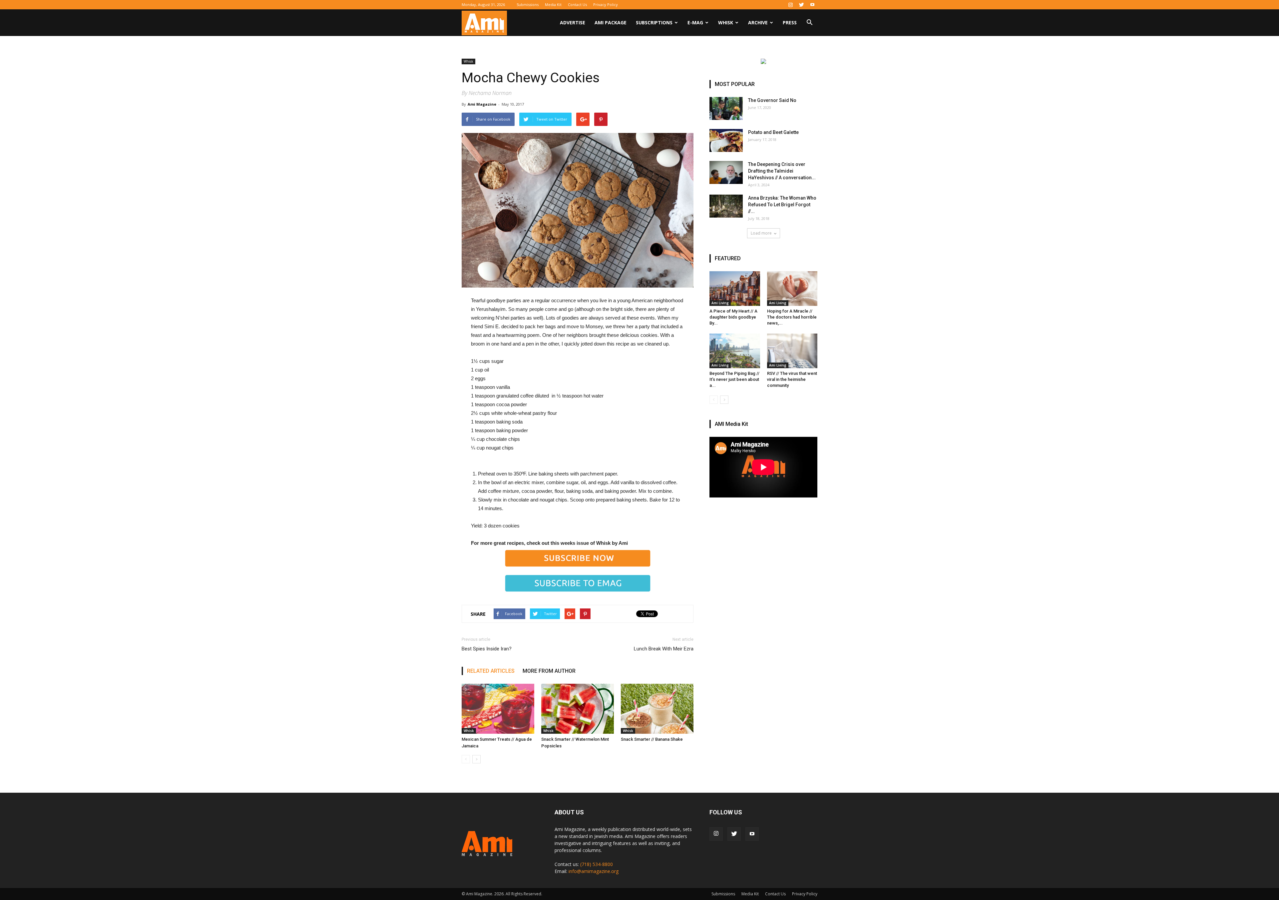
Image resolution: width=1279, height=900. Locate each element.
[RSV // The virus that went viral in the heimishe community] (792, 351)
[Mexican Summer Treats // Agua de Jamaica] (498, 709)
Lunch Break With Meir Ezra (663, 649)
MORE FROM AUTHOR (549, 671)
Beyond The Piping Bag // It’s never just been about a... (734, 379)
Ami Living (720, 303)
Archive (758, 22)
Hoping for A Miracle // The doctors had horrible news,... (792, 317)
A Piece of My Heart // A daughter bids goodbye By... (733, 317)
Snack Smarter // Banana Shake (652, 739)
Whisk (725, 22)
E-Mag (695, 22)
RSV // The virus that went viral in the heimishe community (792, 379)
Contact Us (577, 4)
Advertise (572, 22)
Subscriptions (654, 22)
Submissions (528, 4)
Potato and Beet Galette (773, 132)
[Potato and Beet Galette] (726, 140)
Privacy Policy (605, 4)
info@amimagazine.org (594, 871)
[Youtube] (812, 4)
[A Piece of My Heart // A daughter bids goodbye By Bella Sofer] (734, 288)
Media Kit (553, 4)
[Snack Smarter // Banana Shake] (657, 709)
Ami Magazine (482, 104)
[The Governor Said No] (726, 108)
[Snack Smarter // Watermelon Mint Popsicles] (577, 709)
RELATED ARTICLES (491, 671)
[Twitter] (801, 4)
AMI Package (611, 22)
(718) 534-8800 (596, 864)
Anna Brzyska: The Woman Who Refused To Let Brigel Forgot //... (782, 204)
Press (790, 22)
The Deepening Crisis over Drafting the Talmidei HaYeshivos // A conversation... (782, 171)
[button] (809, 23)
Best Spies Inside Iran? (487, 649)
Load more (761, 233)
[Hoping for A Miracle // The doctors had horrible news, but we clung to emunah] (792, 288)
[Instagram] (790, 4)
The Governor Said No (772, 100)
